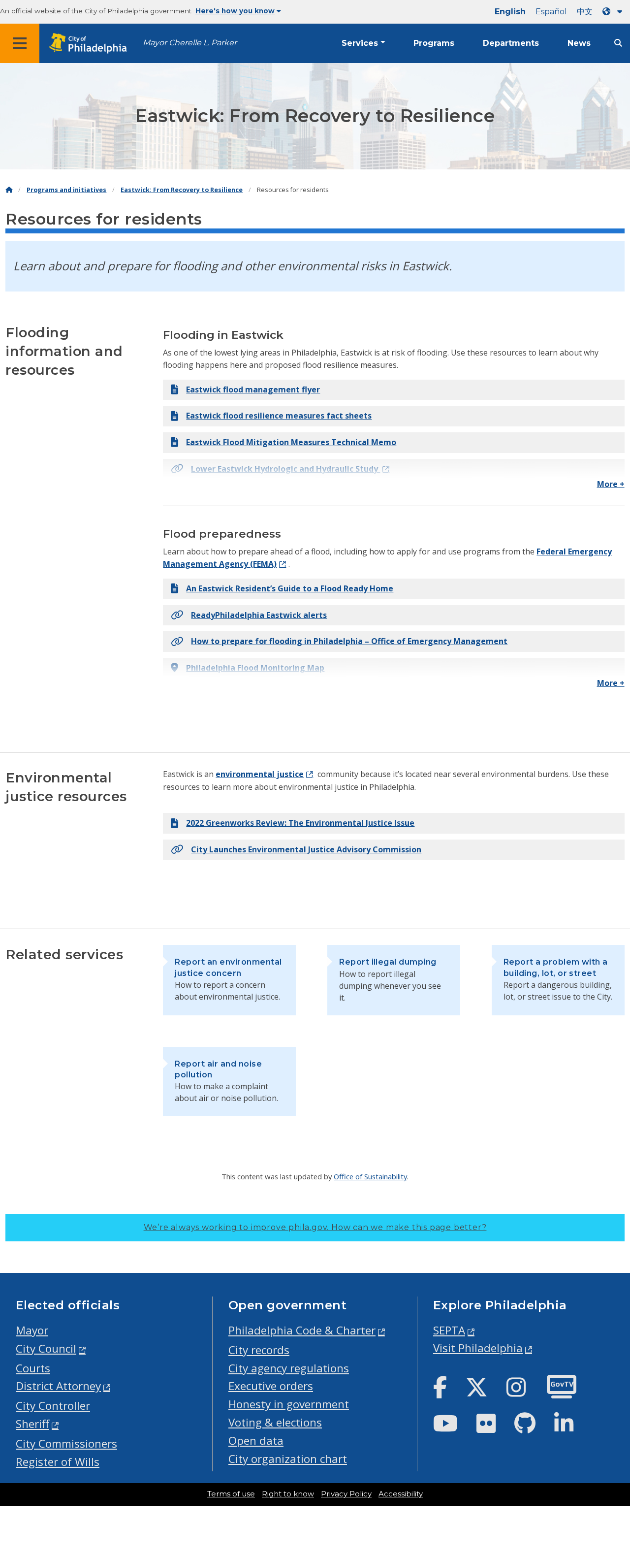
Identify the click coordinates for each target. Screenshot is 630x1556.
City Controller (53, 1405)
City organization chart (287, 1458)
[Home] (8, 190)
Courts (33, 1368)
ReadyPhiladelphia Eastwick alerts (259, 615)
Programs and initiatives (66, 190)
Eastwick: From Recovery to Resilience (182, 190)
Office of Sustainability (370, 1176)
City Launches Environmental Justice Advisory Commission (306, 849)
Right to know (288, 1494)
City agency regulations (288, 1368)
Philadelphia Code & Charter (302, 1330)
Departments (511, 43)
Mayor (32, 1330)
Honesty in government (288, 1404)
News (579, 43)
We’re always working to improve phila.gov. (315, 1227)
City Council (46, 1348)
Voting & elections (275, 1422)
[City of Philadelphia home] (91, 43)
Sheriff (32, 1423)
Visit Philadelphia (478, 1348)
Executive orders (270, 1386)
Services (360, 43)
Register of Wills (57, 1461)
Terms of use (231, 1494)
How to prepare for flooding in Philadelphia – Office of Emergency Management (349, 641)
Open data (256, 1440)
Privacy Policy (346, 1494)
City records (258, 1350)
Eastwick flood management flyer (253, 389)
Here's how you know (235, 11)
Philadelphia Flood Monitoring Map (255, 667)
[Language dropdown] (614, 11)
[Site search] (618, 43)
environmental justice (260, 774)
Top (608, 1472)
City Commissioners (66, 1443)
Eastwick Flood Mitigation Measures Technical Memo (291, 442)
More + (611, 484)
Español (551, 11)
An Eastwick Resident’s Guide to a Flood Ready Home (289, 588)
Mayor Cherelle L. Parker (190, 42)
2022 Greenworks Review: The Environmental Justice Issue (300, 822)
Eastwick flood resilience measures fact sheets (279, 415)
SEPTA (449, 1330)
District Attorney (58, 1386)
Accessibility (400, 1494)
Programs (433, 43)
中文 (585, 11)
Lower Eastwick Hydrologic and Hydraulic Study (285, 468)
